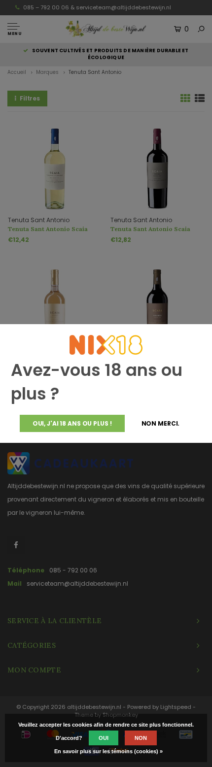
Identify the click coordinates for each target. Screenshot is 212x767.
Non (141, 738)
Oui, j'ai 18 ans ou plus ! (72, 423)
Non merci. (160, 423)
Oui (103, 738)
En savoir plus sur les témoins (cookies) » (108, 751)
